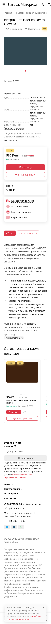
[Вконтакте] (14, 527)
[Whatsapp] (21, 527)
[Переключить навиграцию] (3, 4)
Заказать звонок (33, 504)
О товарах (10, 493)
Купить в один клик (25, 174)
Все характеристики (14, 128)
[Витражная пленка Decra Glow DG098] (22, 377)
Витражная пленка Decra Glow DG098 (21, 401)
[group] (25, 55)
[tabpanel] (25, 291)
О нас (7, 484)
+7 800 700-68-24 (13, 504)
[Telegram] (7, 527)
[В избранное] (24, 412)
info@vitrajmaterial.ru (15, 508)
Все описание (10, 140)
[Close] (43, 607)
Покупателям (12, 489)
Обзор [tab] (9, 233)
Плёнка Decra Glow (14, 337)
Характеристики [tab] (28, 233)
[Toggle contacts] (43, 4)
